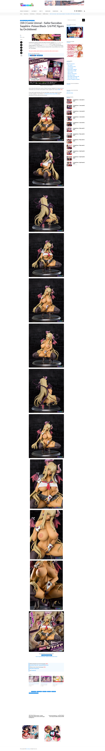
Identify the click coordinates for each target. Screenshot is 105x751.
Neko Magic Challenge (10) (73, 76)
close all (73, 63)
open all (68, 63)
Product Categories (24, 11)
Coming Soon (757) (72, 66)
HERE (59, 89)
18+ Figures (34, 11)
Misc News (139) (71, 75)
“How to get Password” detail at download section (46, 656)
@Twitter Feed (70, 93)
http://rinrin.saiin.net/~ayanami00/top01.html (39, 665)
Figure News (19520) (72, 69)
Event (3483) (70, 68)
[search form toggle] (84, 11)
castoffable (34, 691)
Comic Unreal (39, 691)
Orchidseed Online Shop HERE (51, 93)
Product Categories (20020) (74, 79)
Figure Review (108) (72, 71)
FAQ (61, 11)
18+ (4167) (70, 65)
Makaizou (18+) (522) (72, 73)
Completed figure (31, 20)
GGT (20, 35)
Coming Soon (47, 11)
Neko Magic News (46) (72, 78)
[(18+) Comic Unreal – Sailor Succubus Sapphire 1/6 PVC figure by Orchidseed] (46, 679)
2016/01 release (24, 20)
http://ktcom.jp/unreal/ (34, 668)
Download (44, 691)
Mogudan (48, 691)
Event (40, 11)
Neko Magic (28, 748)
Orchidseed (33, 670)
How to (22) (70, 72)
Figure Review (55, 11)
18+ (20, 20)
